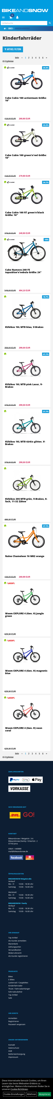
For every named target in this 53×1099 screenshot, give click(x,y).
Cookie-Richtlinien (19, 1089)
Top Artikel (13, 937)
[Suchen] (49, 23)
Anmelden (12, 1018)
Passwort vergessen (16, 1024)
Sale (10, 998)
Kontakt (11, 1045)
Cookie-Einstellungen (14, 1094)
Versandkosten (14, 950)
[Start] (5, 28)
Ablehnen (31, 1094)
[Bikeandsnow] (24, 10)
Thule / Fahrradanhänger (19, 988)
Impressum (13, 1057)
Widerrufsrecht (14, 953)
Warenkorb (13, 944)
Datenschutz (13, 1048)
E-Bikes (11, 979)
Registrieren (13, 1021)
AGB (10, 1051)
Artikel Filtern (13, 49)
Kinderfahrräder (22, 28)
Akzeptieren (44, 1094)
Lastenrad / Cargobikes (18, 982)
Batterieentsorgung (16, 1054)
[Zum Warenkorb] (10, 18)
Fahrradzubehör (15, 992)
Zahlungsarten (14, 947)
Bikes (10, 28)
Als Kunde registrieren (18, 956)
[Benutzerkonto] (17, 17)
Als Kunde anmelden (17, 941)
